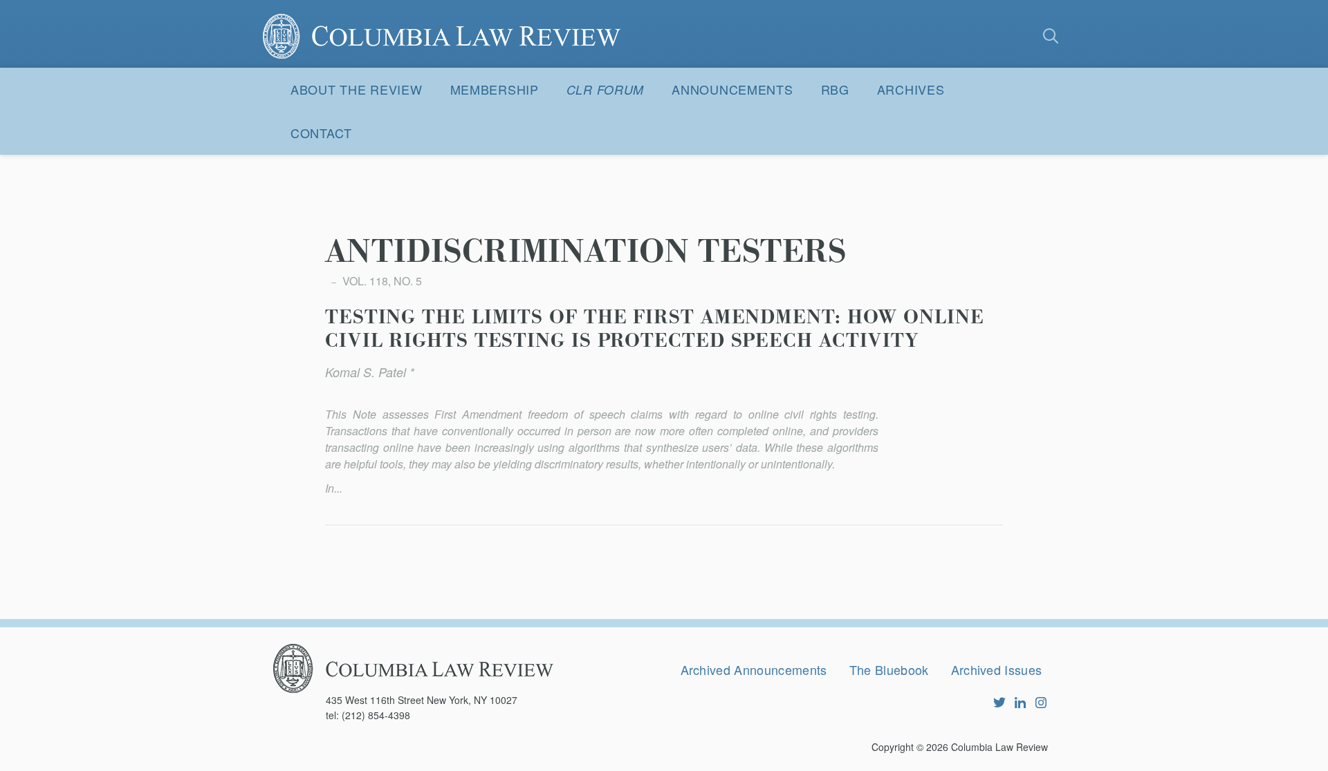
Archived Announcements (754, 669)
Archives (911, 89)
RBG (835, 89)
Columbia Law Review (999, 747)
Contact (321, 133)
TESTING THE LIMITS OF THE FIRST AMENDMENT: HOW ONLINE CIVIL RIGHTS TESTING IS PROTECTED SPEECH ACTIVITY (654, 329)
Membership (494, 89)
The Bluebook (889, 669)
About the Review (356, 89)
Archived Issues (996, 669)
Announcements (732, 89)
